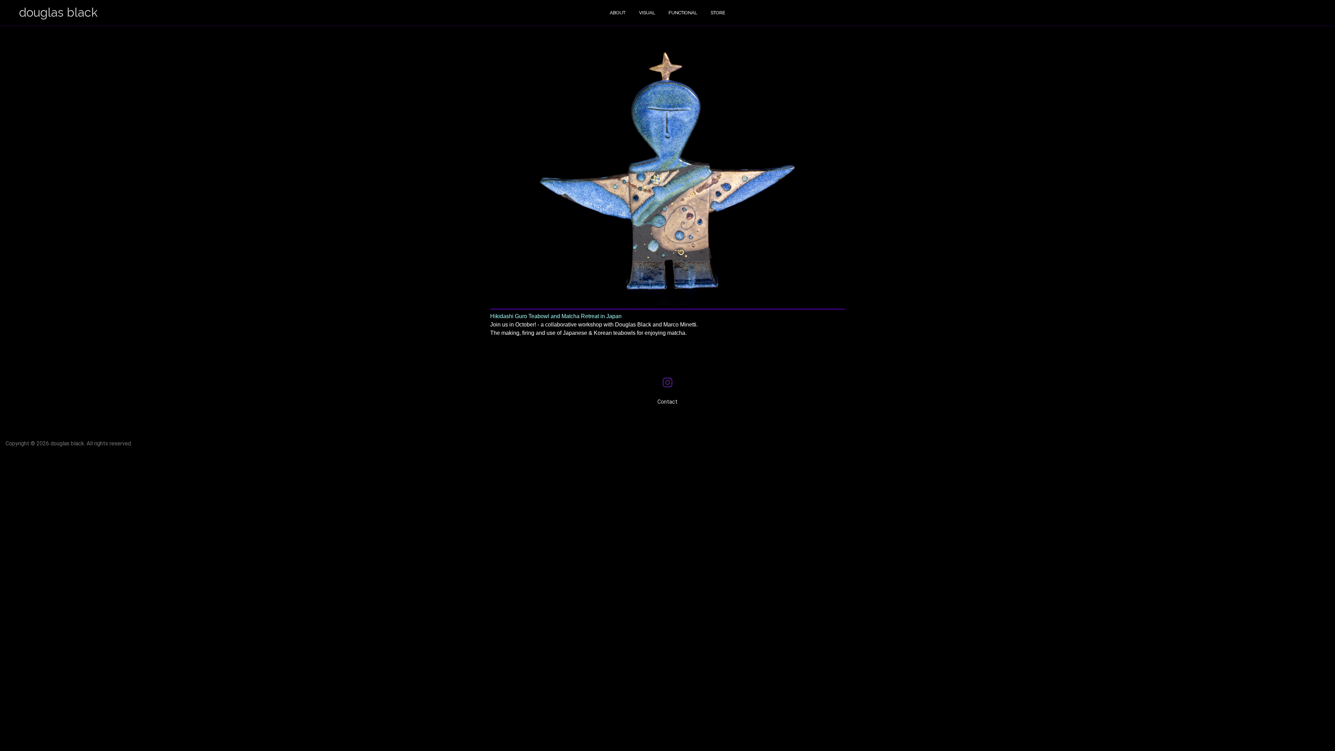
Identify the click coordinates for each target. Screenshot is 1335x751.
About (617, 12)
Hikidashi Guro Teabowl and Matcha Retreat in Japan (556, 316)
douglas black (58, 12)
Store (718, 12)
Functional (683, 12)
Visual (647, 12)
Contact (667, 401)
